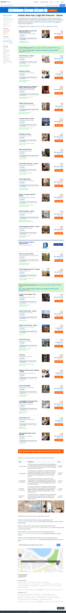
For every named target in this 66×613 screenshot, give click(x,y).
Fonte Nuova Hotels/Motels (47, 583)
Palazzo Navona (24, 71)
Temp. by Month (6, 24)
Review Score (60, 123)
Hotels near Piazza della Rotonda (24, 595)
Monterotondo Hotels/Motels (23, 587)
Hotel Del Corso (24, 339)
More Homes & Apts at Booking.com (27, 242)
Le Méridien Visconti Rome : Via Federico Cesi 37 (28, 401)
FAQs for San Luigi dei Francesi (7, 26)
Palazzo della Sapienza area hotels (48, 594)
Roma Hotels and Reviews (23, 582)
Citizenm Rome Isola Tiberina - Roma (29, 371)
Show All (40, 589)
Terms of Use (12, 611)
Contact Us (2, 611)
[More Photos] (46, 37)
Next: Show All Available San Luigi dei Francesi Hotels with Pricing (39, 451)
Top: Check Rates (6, 16)
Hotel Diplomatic (25, 179)
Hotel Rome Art (24, 417)
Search (62, 5)
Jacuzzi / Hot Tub (7, 60)
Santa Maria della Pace (34, 599)
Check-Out (36, 8)
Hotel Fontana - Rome (26, 211)
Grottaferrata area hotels (43, 585)
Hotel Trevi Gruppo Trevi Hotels (27, 295)
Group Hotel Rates (44, 2)
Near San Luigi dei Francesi (13, 8)
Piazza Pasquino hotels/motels (23, 599)
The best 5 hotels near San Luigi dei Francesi (8, 22)
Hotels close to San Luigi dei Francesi (25, 594)
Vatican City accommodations (43, 582)
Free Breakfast (6, 50)
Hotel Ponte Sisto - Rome (27, 311)
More (51, 2)
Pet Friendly (6, 47)
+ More (4, 63)
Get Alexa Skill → (27, 51)
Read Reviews (60, 153)
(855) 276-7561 (52, 48)
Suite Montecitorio (25, 149)
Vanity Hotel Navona (26, 103)
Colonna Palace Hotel (26, 118)
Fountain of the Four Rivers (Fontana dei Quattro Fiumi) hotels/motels (44, 595)
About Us (7, 611)
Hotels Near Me (22, 611)
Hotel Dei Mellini (24, 385)
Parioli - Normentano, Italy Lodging (24, 583)
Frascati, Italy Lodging (57, 583)
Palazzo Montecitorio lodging (45, 599)
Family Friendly (7, 57)
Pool (5, 49)
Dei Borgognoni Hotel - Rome (29, 226)
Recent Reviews (60, 315)
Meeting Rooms (7, 54)
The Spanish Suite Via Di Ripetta (27, 434)
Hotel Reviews (60, 35)
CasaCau (22, 354)
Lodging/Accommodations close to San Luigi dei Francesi (8, 19)
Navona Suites (26, 521)
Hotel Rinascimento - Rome (28, 163)
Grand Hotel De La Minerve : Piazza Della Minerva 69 (28, 87)
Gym (5, 53)
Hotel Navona (35, 521)
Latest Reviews (60, 107)
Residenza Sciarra (25, 134)
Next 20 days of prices (7, 20)
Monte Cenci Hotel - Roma (28, 325)
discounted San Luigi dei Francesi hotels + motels (43, 22)
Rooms (45, 8)
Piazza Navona (20, 597)
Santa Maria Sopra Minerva (42, 597)
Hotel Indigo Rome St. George (29, 269)
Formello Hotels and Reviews (23, 585)
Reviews (61, 91)
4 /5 (58, 465)
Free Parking (6, 51)
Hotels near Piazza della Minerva (54, 597)
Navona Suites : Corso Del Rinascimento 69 (28, 31)
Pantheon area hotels (37, 594)
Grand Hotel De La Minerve (24, 527)
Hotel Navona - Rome (26, 55)
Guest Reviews (60, 75)
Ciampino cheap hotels (36, 583)
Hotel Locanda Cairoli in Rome (27, 195)
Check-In (25, 8)
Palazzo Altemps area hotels (30, 597)
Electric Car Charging (8, 62)
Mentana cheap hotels (34, 585)
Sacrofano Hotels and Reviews (55, 585)
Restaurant (6, 59)
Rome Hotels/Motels (32, 582)
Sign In (62, 2)
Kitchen (5, 56)
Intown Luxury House (26, 253)
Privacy (17, 611)
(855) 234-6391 (36, 611)
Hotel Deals (36, 2)
